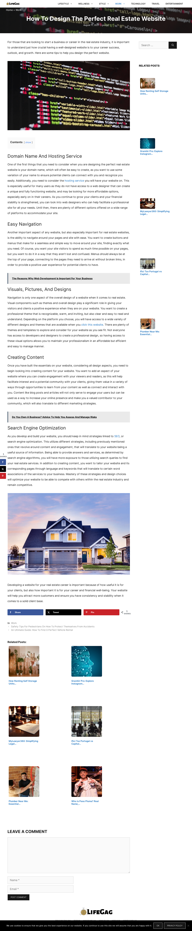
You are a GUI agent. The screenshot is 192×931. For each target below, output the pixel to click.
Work (118, 3)
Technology (138, 3)
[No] (188, 925)
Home (9, 9)
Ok (158, 925)
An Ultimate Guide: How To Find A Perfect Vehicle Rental (42, 630)
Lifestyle (63, 3)
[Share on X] (3, 469)
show (28, 142)
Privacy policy (174, 925)
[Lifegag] (13, 4)
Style (102, 3)
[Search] (172, 45)
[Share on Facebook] (3, 462)
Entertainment (174, 3)
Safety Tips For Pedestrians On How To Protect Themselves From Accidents (52, 626)
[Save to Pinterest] (3, 476)
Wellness (83, 3)
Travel (156, 3)
